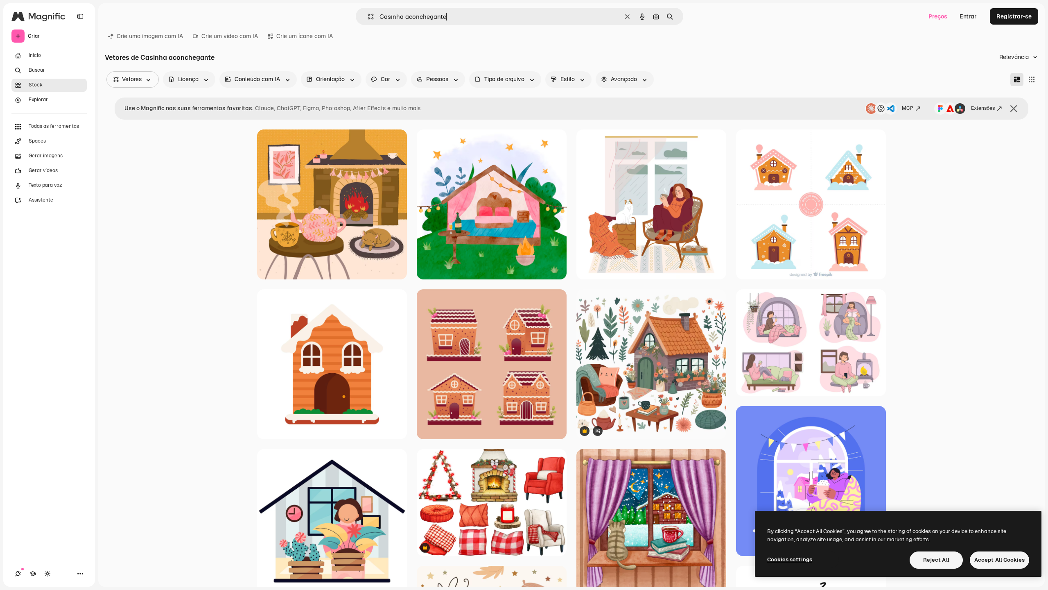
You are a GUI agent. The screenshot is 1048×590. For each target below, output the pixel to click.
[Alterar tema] (47, 573)
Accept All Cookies (999, 559)
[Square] (1031, 79)
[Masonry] (1016, 79)
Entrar (968, 16)
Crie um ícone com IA (304, 36)
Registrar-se (1014, 16)
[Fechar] (1014, 108)
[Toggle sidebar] (80, 16)
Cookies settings (789, 559)
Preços (937, 16)
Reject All (936, 559)
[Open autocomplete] (367, 17)
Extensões (983, 108)
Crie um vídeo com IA (229, 36)
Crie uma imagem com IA (150, 36)
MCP (907, 108)
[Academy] (32, 573)
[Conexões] (18, 573)
